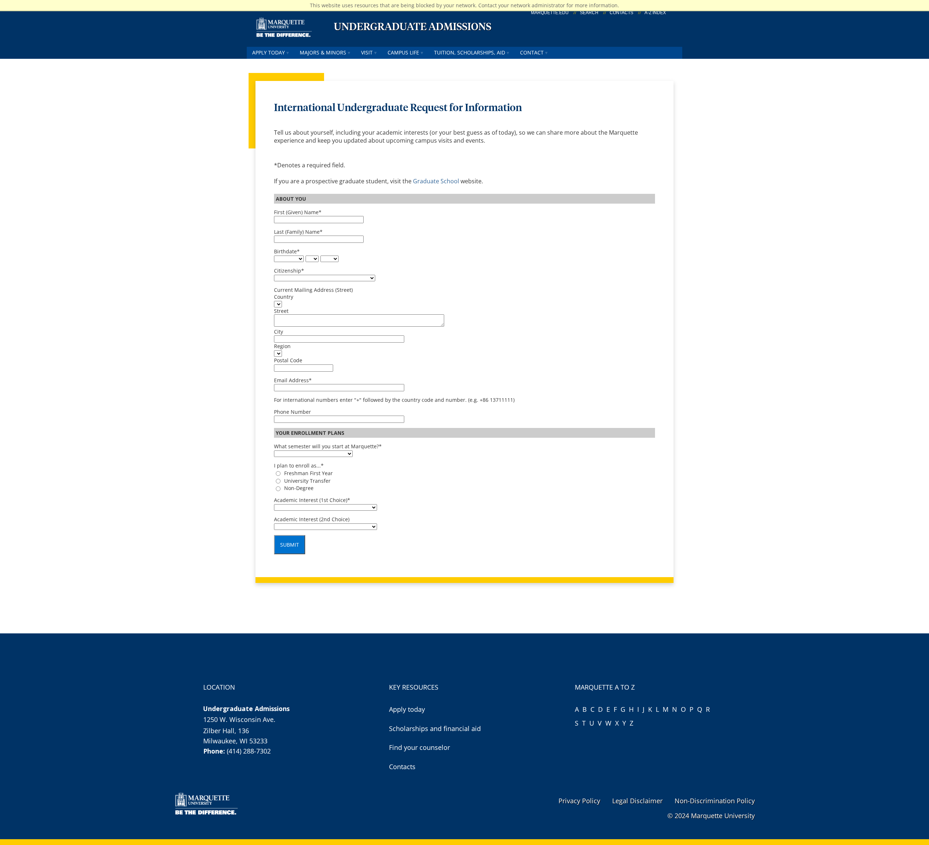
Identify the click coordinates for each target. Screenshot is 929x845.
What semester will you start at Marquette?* (328, 446)
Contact (532, 52)
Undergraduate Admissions (412, 26)
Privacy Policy (579, 800)
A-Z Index (655, 12)
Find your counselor (419, 747)
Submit (289, 544)
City (278, 331)
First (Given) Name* (298, 212)
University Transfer (307, 480)
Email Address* (293, 380)
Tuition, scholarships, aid (469, 52)
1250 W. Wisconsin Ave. (239, 719)
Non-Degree (299, 488)
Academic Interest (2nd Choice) (311, 519)
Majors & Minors (323, 52)
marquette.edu (550, 12)
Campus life (403, 52)
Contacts (621, 12)
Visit (367, 52)
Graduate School (437, 181)
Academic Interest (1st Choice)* (312, 500)
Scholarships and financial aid (435, 728)
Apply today (268, 52)
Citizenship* (289, 270)
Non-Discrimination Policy (715, 800)
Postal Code (288, 360)
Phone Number (292, 411)
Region (282, 346)
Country (283, 296)
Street (281, 310)
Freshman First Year (308, 473)
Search (589, 12)
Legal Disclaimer (637, 800)
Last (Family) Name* (298, 231)
